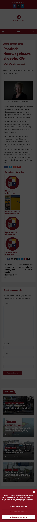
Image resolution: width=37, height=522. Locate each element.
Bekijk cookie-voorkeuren (18, 517)
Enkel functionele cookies (18, 512)
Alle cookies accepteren (18, 506)
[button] (34, 492)
